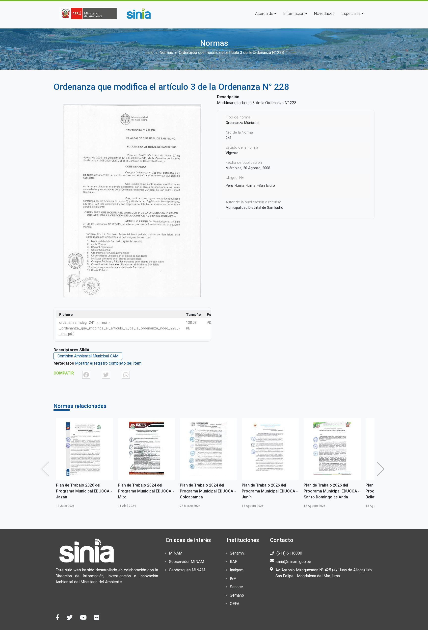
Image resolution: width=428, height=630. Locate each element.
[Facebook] (86, 374)
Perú (229, 185)
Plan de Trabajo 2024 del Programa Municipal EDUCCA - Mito (84, 491)
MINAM (175, 553)
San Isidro (267, 185)
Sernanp (237, 595)
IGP (233, 578)
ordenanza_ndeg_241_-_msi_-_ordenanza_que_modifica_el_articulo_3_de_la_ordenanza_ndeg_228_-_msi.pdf (119, 328)
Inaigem (236, 570)
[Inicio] (138, 13)
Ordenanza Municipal (242, 122)
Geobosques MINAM (187, 570)
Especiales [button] (351, 13)
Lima (240, 185)
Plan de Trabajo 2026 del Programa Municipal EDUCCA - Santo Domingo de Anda (270, 491)
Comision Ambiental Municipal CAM (87, 356)
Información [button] (293, 13)
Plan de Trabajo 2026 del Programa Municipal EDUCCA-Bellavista (331, 491)
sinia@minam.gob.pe (293, 561)
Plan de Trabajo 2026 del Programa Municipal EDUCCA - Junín (208, 491)
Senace (236, 586)
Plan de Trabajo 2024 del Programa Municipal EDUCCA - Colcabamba (146, 491)
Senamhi (237, 553)
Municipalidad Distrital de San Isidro (254, 207)
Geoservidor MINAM (186, 561)
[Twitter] (106, 374)
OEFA (234, 603)
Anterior (46, 469)
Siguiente (381, 469)
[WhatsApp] (126, 374)
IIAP (234, 561)
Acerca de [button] (264, 13)
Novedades (324, 13)
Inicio (149, 52)
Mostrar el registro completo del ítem (108, 363)
